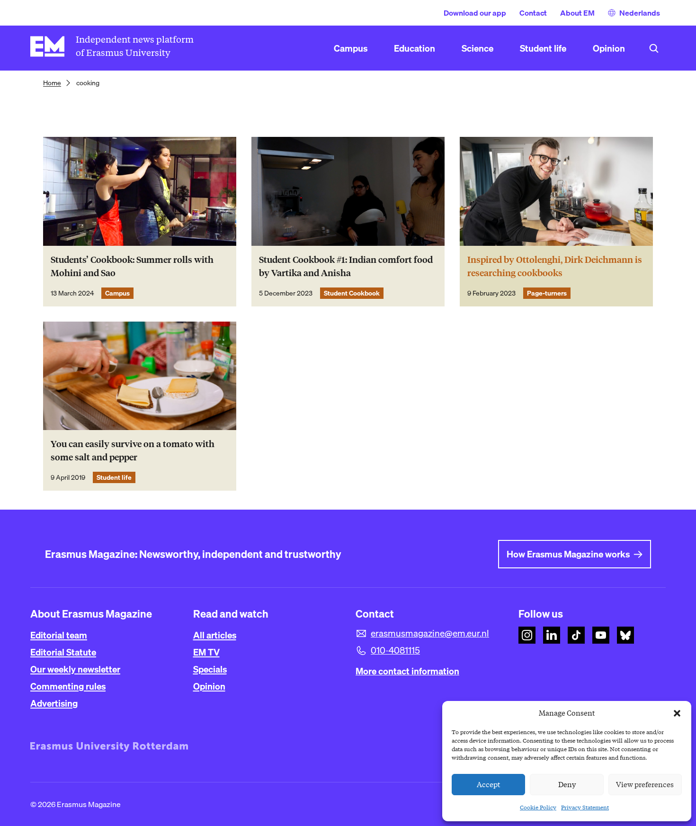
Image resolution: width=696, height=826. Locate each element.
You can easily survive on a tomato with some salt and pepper (132, 451)
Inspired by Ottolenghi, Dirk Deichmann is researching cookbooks (554, 266)
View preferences (645, 785)
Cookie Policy (538, 807)
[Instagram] (526, 635)
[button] (677, 713)
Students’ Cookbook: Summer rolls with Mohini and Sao (132, 266)
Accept (488, 785)
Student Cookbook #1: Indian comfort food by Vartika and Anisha (346, 266)
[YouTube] (600, 635)
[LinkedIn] (551, 635)
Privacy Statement (585, 807)
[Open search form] (654, 48)
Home (52, 83)
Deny (567, 785)
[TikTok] (576, 635)
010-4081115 (395, 650)
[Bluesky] (625, 635)
